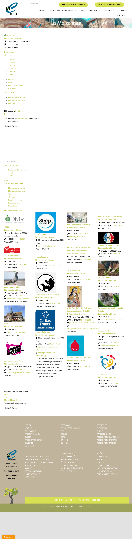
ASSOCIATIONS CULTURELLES (108, 437)
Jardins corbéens (104, 277)
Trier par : (10, 93)
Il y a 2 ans (19, 111)
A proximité (12, 88)
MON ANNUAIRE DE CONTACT (72, 468)
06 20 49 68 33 (85, 320)
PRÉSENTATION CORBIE (33, 440)
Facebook (13, 60)
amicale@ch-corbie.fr (77, 237)
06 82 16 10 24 (54, 303)
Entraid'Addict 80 (104, 374)
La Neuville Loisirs (73, 270)
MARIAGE (28, 468)
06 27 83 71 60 (85, 260)
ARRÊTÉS (100, 453)
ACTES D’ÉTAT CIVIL (32, 465)
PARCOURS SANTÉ (104, 434)
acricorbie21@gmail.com (16, 332)
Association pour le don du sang (78, 358)
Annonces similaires (15, 85)
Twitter (12, 63)
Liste (8, 210)
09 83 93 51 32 (23, 370)
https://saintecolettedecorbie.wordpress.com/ (83, 329)
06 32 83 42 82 (54, 266)
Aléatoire (11, 103)
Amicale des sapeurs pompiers (109, 245)
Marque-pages (10, 52)
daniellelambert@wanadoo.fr (111, 320)
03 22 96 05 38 (54, 344)
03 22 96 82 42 (117, 343)
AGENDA (100, 459)
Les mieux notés (14, 203)
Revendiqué (12, 206)
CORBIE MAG (29, 446)
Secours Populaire (104, 331)
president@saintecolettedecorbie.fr (81, 323)
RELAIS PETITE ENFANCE (70, 428)
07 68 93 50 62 (117, 225)
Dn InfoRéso (86, 507)
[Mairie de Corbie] (11, 3)
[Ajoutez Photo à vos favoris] (4, 114)
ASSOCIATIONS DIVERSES (106, 443)
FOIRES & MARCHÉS (68, 456)
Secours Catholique (42, 332)
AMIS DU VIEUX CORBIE (69, 459)
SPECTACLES (102, 425)
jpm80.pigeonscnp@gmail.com (18, 299)
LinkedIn (13, 72)
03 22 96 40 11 (85, 234)
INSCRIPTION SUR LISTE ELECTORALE (39, 462)
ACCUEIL (28, 425)
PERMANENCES (67, 453)
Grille (14, 210)
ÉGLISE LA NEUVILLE (68, 462)
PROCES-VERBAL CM (32, 434)
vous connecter (22, 119)
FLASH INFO (101, 462)
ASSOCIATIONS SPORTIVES (107, 440)
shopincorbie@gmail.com (47, 246)
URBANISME (29, 477)
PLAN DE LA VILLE (68, 471)
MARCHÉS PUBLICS (104, 471)
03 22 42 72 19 (117, 383)
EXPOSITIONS (102, 428)
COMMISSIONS (30, 431)
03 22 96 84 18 (23, 239)
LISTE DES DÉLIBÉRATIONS (107, 468)
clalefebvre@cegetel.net (109, 346)
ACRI (6, 323)
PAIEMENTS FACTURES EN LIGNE (37, 459)
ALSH (63, 431)
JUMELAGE (29, 443)
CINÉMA (100, 431)
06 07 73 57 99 (23, 296)
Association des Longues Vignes (110, 216)
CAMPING (64, 440)
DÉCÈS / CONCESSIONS (33, 471)
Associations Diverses (14, 38)
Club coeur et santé (11, 256)
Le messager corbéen (12, 287)
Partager (9, 55)
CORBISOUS (65, 425)
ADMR (6, 227)
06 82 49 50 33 (117, 254)
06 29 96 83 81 (85, 366)
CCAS (63, 437)
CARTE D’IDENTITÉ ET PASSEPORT (38, 456)
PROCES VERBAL (103, 465)
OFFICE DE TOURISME (69, 465)
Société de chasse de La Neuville (47, 294)
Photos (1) (12, 79)
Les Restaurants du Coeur (13, 361)
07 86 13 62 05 (85, 279)
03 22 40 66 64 (23, 265)
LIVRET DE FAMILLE (32, 474)
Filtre (6, 180)
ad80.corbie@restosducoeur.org (18, 373)
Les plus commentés (15, 200)
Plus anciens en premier (17, 100)
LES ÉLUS (28, 428)
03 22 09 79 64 (23, 44)
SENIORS (64, 443)
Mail (12, 75)
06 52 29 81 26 (117, 286)
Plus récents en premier (16, 97)
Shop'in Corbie (40, 234)
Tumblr (12, 69)
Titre (10, 194)
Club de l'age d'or (41, 257)
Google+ (13, 66)
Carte (10, 82)
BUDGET (28, 437)
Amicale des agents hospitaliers (78, 225)
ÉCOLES (64, 434)
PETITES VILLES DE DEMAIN (107, 474)
